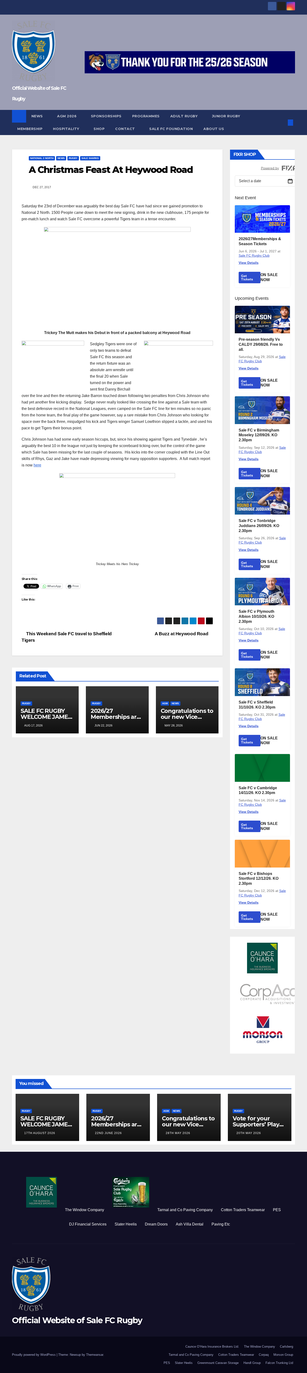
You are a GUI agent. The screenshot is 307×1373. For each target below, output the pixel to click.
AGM (165, 703)
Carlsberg (286, 1346)
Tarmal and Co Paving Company (185, 1210)
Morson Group (283, 1354)
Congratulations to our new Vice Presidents (187, 716)
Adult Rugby (184, 116)
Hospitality (66, 129)
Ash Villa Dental (189, 1224)
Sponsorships (106, 116)
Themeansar (94, 1354)
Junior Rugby (227, 116)
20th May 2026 (248, 1133)
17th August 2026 (39, 1133)
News (37, 116)
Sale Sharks (90, 158)
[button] (282, 122)
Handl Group (252, 1363)
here (37, 465)
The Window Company (84, 1210)
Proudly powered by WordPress (34, 1354)
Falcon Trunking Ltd (279, 1363)
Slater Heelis (126, 1224)
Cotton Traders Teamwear (243, 1210)
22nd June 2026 (108, 1133)
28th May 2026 (178, 1133)
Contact (125, 129)
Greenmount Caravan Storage (218, 1363)
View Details (249, 263)
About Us (213, 129)
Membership (29, 129)
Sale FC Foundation (171, 129)
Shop (99, 129)
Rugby (73, 158)
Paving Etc (221, 1224)
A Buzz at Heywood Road (182, 633)
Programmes (146, 116)
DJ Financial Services (87, 1224)
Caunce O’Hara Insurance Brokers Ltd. (212, 1346)
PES (277, 1210)
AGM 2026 (67, 116)
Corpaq (264, 1354)
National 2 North (41, 158)
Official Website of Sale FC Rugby (77, 1320)
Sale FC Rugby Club (254, 255)
